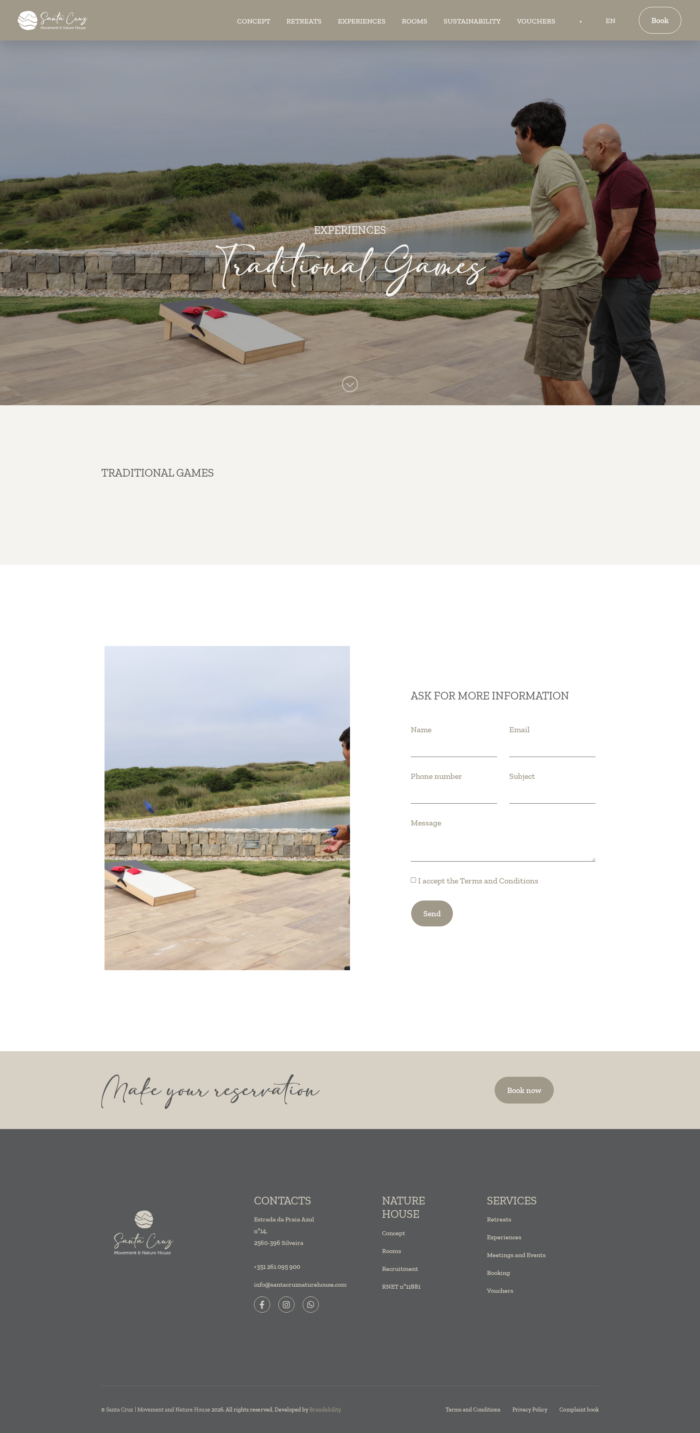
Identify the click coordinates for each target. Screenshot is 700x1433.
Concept (253, 21)
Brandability (325, 1409)
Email (519, 729)
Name (421, 729)
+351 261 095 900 (277, 1266)
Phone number (436, 776)
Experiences (362, 21)
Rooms (414, 21)
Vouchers (536, 21)
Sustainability (472, 21)
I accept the (478, 880)
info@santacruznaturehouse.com (300, 1284)
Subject (522, 776)
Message (426, 823)
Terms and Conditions (499, 880)
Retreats (304, 21)
